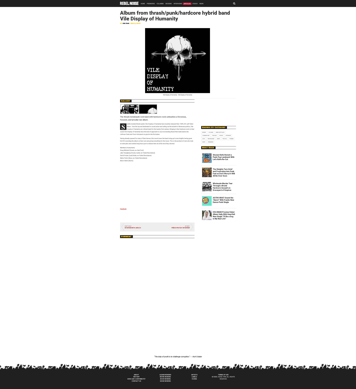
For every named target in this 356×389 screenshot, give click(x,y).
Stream (231, 138)
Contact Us (136, 381)
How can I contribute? (136, 379)
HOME (143, 4)
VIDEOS (195, 4)
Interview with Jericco (133, 228)
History (136, 377)
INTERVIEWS (178, 4)
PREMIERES (151, 4)
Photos (225, 138)
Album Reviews (165, 375)
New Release (211, 138)
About (136, 375)
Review (204, 132)
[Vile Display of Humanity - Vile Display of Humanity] (148, 109)
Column (211, 132)
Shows (221, 135)
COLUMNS (160, 4)
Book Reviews (165, 379)
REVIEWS (168, 4)
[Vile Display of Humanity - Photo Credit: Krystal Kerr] (129, 109)
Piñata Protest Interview (181, 228)
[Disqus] (157, 265)
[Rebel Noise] (129, 4)
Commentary (206, 135)
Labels (194, 377)
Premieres (210, 142)
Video (203, 142)
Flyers (194, 379)
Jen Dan (125, 23)
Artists (194, 375)
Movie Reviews (165, 377)
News (218, 138)
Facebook (123, 209)
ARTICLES (187, 4)
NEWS (201, 4)
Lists (203, 138)
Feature (214, 135)
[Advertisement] (219, 111)
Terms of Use (223, 375)
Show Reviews (165, 381)
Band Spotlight (220, 132)
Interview (228, 135)
